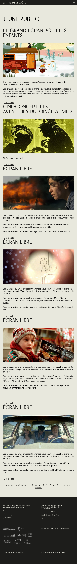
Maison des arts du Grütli (30, 535)
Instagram (65, 528)
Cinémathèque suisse (9, 529)
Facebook (45, 528)
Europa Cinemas (7, 541)
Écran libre (17, 169)
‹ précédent (21, 485)
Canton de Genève (21, 529)
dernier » (38, 487)
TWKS (62, 552)
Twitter (58, 528)
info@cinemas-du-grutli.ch (50, 515)
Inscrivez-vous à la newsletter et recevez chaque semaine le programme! (17, 506)
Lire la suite (9, 102)
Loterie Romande (22, 535)
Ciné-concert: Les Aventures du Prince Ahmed (37, 109)
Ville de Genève (9, 535)
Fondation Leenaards (27, 541)
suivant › (67, 485)
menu (73, 2)
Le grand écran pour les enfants (34, 33)
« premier (10, 485)
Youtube (52, 528)
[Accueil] (14, 2)
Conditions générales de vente (13, 552)
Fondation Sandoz (17, 541)
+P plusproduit (49, 552)
